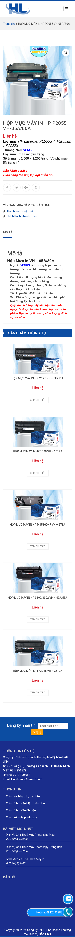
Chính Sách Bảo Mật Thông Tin (25, 803)
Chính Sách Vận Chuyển (21, 810)
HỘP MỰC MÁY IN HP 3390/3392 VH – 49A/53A (37, 597)
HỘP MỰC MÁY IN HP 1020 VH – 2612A (37, 451)
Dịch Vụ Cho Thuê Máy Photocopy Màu (30, 834)
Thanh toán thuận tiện (20, 211)
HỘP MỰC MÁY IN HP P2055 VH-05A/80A (35, 126)
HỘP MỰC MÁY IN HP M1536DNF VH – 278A (37, 524)
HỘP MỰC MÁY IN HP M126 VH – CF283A (37, 378)
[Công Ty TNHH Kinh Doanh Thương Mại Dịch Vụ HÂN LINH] (18, 8)
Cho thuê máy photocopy (22, 817)
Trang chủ (9, 23)
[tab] (8, 232)
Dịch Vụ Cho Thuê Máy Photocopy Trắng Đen (34, 847)
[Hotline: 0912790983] (68, 912)
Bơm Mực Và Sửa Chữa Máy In (25, 859)
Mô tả (7, 232)
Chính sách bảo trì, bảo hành (23, 796)
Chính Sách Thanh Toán (22, 216)
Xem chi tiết (37, 400)
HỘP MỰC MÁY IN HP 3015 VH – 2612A (37, 670)
